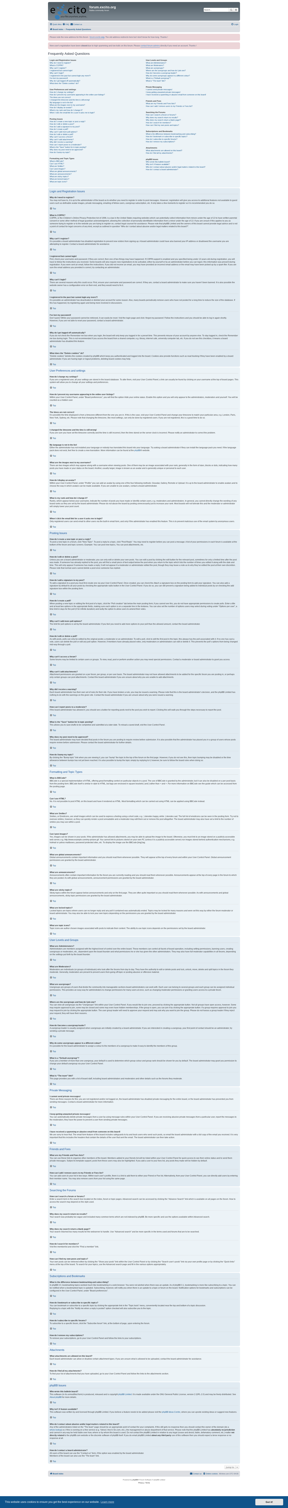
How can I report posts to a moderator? (66, 145)
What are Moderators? (155, 65)
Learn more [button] (107, 1502)
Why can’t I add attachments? (62, 139)
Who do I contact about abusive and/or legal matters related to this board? (175, 167)
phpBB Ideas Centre (171, 1412)
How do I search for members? (158, 123)
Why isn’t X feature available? (158, 164)
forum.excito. (97, 37)
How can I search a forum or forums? (161, 115)
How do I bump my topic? (60, 152)
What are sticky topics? (59, 176)
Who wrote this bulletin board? (158, 162)
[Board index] (69, 11)
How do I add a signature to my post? (65, 127)
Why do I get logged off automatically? (65, 81)
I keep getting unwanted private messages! (163, 92)
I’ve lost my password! (59, 78)
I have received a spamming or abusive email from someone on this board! (176, 95)
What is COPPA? (56, 65)
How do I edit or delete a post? (62, 124)
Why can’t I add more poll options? (63, 132)
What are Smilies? (57, 166)
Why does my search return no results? (162, 117)
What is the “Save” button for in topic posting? (68, 147)
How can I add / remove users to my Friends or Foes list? (169, 106)
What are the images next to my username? (67, 105)
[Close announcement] (237, 35)
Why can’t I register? (58, 68)
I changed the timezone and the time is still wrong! (70, 100)
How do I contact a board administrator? (162, 169)
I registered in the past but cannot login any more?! (70, 76)
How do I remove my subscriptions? (160, 142)
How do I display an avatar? (61, 107)
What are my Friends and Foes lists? (161, 103)
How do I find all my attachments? (159, 153)
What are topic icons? (58, 182)
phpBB (137, 450)
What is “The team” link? (156, 81)
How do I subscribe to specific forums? (161, 139)
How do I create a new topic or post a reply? (67, 121)
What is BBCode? (57, 161)
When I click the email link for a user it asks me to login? (72, 113)
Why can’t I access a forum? (61, 137)
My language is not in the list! (61, 102)
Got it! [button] (269, 1502)
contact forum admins (150, 45)
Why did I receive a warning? (61, 142)
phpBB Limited (125, 1394)
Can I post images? (57, 169)
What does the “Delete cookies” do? (64, 83)
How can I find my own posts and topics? (162, 125)
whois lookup (56, 1430)
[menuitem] (65, 24)
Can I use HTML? (57, 164)
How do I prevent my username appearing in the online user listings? (77, 95)
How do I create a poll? (59, 129)
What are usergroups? (155, 68)
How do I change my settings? (62, 92)
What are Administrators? (156, 63)
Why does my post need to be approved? (66, 150)
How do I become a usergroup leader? (161, 73)
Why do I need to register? (60, 63)
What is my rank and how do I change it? (66, 110)
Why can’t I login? (57, 73)
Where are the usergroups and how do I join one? (166, 70)
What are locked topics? (59, 179)
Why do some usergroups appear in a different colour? (168, 76)
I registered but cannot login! (61, 70)
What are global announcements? (63, 171)
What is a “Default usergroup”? (158, 78)
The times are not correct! (60, 97)
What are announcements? (61, 174)
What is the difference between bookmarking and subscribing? (171, 134)
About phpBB (56, 1397)
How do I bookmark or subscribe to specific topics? (166, 136)
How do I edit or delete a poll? (61, 134)
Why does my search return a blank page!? (163, 120)
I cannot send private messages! (159, 89)
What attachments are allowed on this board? (164, 150)
